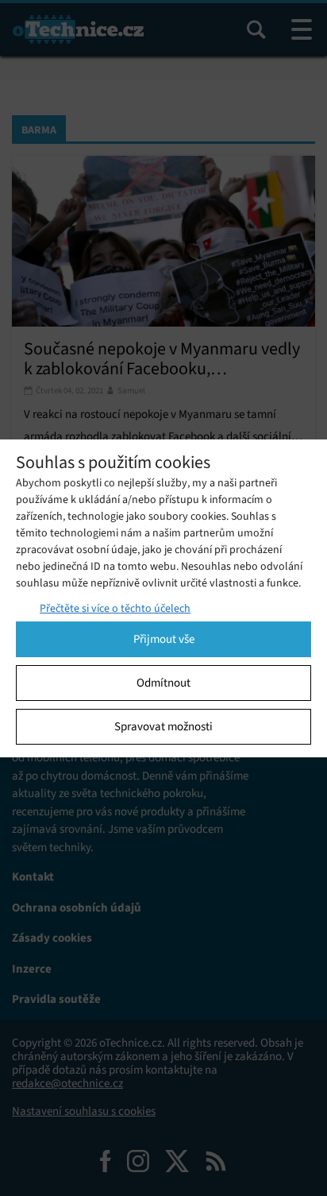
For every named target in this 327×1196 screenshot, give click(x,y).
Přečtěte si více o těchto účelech (115, 608)
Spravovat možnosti (163, 726)
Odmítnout (163, 682)
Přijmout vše (163, 639)
